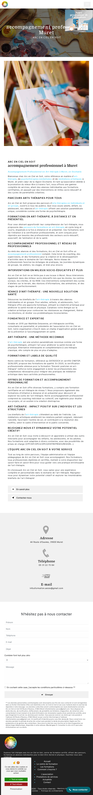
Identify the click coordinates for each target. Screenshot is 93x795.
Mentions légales (64, 788)
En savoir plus (22, 489)
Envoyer (49, 694)
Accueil (47, 761)
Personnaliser (16, 789)
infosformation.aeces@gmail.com (46, 588)
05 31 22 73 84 (46, 565)
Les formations (47, 767)
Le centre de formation (47, 764)
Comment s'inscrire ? (47, 769)
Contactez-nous (24, 498)
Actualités (47, 779)
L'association (47, 774)
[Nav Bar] (87, 4)
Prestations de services (47, 777)
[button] (78, 790)
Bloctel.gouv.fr (51, 725)
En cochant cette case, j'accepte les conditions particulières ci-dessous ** (41, 687)
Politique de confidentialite (52, 791)
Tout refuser (17, 784)
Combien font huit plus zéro (17, 655)
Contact (47, 782)
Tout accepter (17, 779)
